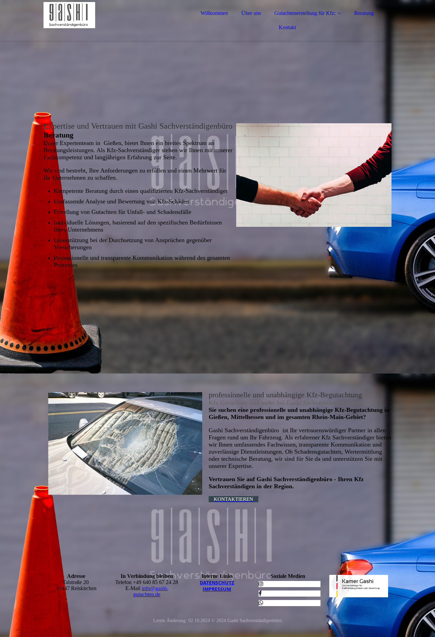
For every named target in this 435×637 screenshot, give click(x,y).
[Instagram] (261, 584)
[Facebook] (260, 593)
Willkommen (214, 13)
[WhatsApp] (261, 603)
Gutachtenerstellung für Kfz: (304, 13)
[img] (103, 24)
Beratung (364, 13)
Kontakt (287, 27)
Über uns (251, 13)
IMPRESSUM (217, 589)
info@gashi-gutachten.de (150, 591)
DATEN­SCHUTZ (217, 582)
